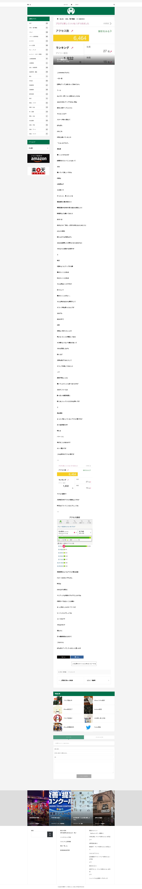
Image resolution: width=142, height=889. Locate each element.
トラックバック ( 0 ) (99, 737)
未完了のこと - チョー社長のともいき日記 (99, 870)
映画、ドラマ (38, 102)
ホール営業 (38, 45)
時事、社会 (38, 107)
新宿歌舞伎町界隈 (65, 850)
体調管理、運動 (38, 72)
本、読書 (38, 111)
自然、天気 (38, 125)
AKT (38, 23)
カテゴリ (66, 4)
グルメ (38, 32)
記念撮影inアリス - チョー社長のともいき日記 (99, 858)
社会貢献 (38, 120)
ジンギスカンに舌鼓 (65, 837)
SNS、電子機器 (66, 61)
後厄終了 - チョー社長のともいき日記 (99, 846)
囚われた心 (92, 865)
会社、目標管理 (38, 67)
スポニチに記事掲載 (65, 841)
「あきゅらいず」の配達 (95, 833)
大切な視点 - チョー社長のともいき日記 (99, 836)
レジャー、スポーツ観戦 (38, 54)
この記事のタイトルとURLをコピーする (84, 663)
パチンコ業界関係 (38, 36)
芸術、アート (38, 129)
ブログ (76, 4)
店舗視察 (38, 89)
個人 (38, 76)
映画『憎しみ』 (64, 846)
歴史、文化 (38, 116)
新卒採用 (38, 94)
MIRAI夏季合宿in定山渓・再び (68, 832)
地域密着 (38, 85)
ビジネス (38, 41)
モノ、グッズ (38, 49)
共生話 (38, 80)
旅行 (38, 98)
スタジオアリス (93, 853)
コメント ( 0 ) (68, 737)
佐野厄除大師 (92, 843)
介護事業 (38, 63)
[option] (38, 808)
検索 (32, 830)
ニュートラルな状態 (94, 878)
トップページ (71, 4)
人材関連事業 (38, 58)
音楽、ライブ (38, 133)
